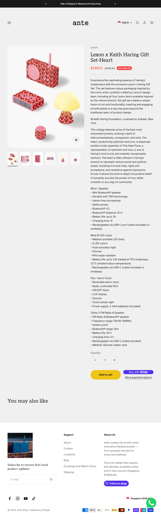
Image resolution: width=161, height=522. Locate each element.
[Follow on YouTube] (26, 498)
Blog (66, 460)
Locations (69, 454)
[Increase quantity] (114, 360)
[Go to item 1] (13, 159)
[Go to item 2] (25, 159)
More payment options (138, 377)
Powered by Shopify (39, 510)
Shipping (69, 472)
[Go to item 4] (50, 159)
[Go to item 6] (75, 159)
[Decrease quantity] (95, 360)
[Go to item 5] (63, 159)
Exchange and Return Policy (80, 466)
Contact (68, 448)
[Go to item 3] (38, 159)
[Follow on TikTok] (34, 498)
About (67, 442)
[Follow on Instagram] (18, 498)
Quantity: (96, 352)
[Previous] (45, 3)
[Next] (115, 3)
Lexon (94, 47)
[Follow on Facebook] (10, 498)
